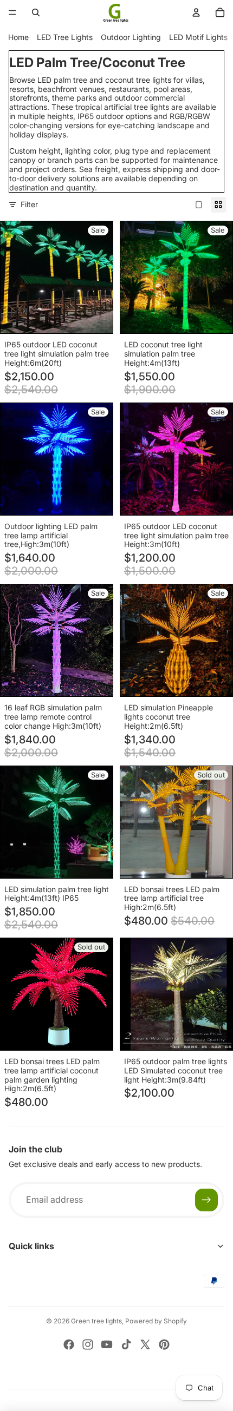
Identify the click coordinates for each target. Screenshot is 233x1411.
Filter (29, 204)
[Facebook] (68, 1344)
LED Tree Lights (65, 37)
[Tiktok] (126, 1344)
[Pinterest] (164, 1344)
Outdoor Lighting (131, 37)
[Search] (36, 12)
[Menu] (12, 12)
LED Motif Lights (198, 37)
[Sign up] (206, 1200)
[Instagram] (87, 1344)
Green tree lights (96, 1321)
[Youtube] (106, 1344)
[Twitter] (145, 1344)
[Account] (196, 12)
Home (18, 37)
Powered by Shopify (156, 1321)
